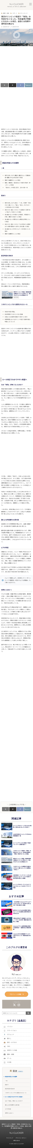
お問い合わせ (16, 1140)
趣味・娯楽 (10, 1054)
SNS (8, 1046)
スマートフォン (12, 1030)
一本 (6, 1081)
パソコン (10, 1026)
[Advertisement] (16, 63)
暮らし (9, 1038)
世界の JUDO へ (9, 1113)
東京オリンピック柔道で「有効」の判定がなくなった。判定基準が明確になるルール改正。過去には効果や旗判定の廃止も (16, 1126)
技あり (7, 1085)
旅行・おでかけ (12, 1042)
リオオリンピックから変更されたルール (15, 1093)
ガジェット (10, 1034)
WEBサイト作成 (12, 1050)
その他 (9, 1062)
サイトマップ (9, 1138)
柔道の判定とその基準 (11, 1076)
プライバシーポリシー (21, 1138)
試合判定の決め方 (10, 1089)
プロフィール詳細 (15, 994)
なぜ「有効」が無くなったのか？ (14, 1101)
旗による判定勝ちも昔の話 (12, 1105)
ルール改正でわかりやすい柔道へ (14, 1097)
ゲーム (9, 1058)
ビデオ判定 (8, 1109)
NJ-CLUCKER (16, 4)
